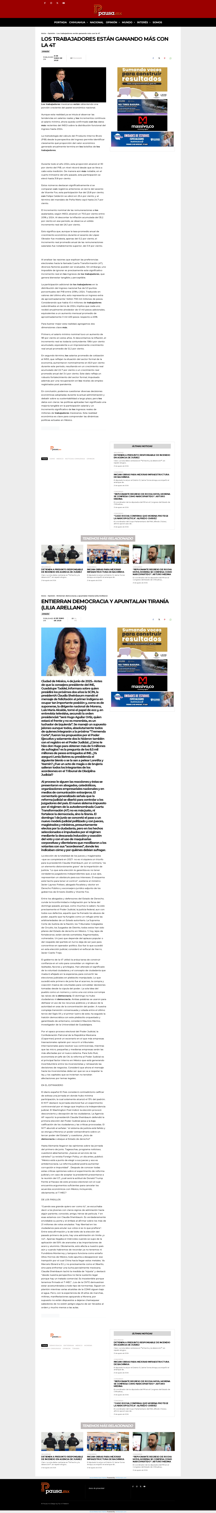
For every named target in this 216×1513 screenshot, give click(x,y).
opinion (90, 459)
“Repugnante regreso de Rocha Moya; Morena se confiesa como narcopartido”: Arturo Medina (142, 496)
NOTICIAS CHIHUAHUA (75, 459)
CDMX (52, 459)
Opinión (51, 33)
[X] (57, 3)
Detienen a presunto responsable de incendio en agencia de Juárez (142, 456)
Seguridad (119, 453)
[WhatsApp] (170, 58)
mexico (60, 459)
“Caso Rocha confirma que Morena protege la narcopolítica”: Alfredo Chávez (141, 517)
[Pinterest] (164, 58)
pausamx (77, 58)
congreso (118, 472)
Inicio (43, 33)
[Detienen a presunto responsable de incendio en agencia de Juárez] (62, 554)
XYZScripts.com (121, 1512)
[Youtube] (63, 3)
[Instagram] (51, 3)
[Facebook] (44, 3)
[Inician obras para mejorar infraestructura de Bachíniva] (108, 554)
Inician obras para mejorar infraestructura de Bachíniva (141, 475)
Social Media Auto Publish (98, 1512)
